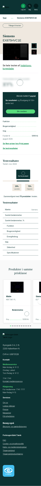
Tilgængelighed (9, 450)
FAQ (4, 440)
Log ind (33, 96)
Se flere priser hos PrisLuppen (16, 144)
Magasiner (7, 413)
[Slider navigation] (10, 325)
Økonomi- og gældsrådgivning (15, 427)
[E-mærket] (8, 471)
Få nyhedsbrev (8, 416)
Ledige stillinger (9, 406)
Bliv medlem (22, 111)
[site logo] (10, 7)
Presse (5, 409)
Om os (5, 403)
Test (4, 18)
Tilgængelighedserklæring (13, 454)
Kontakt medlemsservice (13, 381)
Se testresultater (10, 148)
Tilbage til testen (14, 25)
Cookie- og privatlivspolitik (13, 444)
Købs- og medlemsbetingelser (15, 447)
